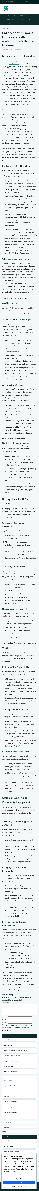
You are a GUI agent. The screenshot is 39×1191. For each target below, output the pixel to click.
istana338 (5, 1127)
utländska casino (9, 1066)
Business (23, 15)
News (14, 15)
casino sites (7, 1096)
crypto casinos (8, 1146)
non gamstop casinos (10, 1101)
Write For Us (26, 1)
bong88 (4, 1132)
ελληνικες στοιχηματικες (12, 1055)
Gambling (6, 28)
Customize (19, 1175)
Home (8, 15)
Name (4, 1017)
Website (5, 1022)
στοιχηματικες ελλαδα (11, 1061)
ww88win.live (14, 64)
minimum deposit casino (11, 1151)
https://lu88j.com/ (9, 1086)
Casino (28, 19)
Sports (20, 19)
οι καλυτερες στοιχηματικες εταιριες (15, 1050)
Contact (24, 2)
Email (4, 1020)
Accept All (19, 1183)
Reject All (19, 1179)
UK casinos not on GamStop (12, 1091)
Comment (6, 1003)
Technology (10, 19)
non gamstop (6, 1122)
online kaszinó (8, 1045)
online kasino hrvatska (11, 1071)
